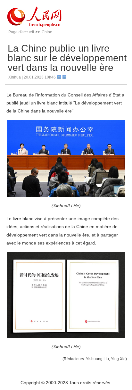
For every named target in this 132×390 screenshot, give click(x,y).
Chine (47, 32)
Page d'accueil (21, 32)
